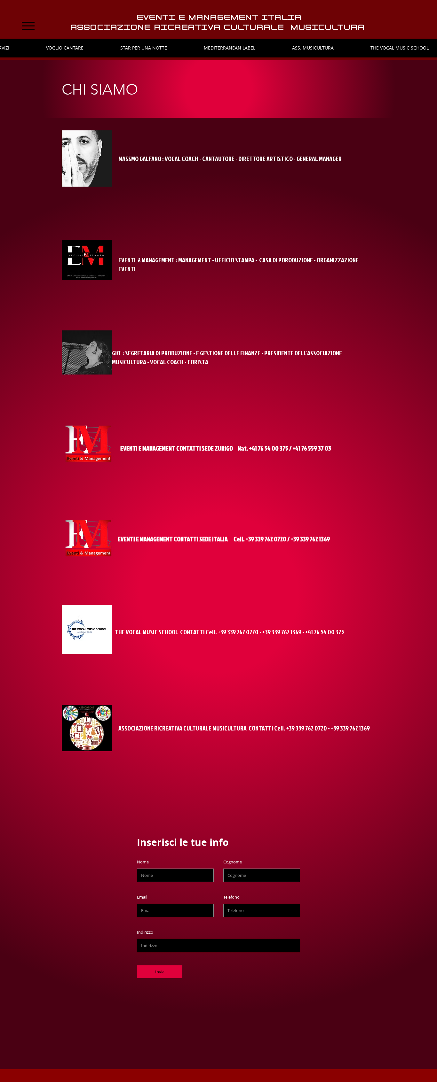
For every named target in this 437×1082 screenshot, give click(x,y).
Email (142, 897)
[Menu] (28, 26)
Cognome (232, 862)
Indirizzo (145, 932)
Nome (143, 862)
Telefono (231, 897)
